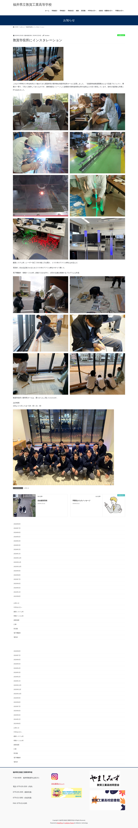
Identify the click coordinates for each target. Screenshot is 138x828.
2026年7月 (17, 528)
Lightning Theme (69, 823)
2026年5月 (17, 537)
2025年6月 (17, 583)
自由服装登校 (42, 500)
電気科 (16, 637)
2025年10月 (17, 566)
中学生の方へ (18, 607)
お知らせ (121, 35)
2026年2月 (17, 549)
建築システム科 (19, 611)
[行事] (24, 502)
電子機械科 (17, 633)
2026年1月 (17, 553)
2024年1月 (17, 592)
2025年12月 (17, 558)
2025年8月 (17, 575)
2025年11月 (17, 562)
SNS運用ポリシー (57, 784)
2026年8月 (17, 524)
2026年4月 (17, 541)
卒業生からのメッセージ (81, 500)
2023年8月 (17, 596)
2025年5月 (17, 588)
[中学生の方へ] (113, 505)
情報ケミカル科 (19, 616)
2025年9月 (17, 571)
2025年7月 (17, 579)
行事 (15, 624)
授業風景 (16, 620)
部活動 (16, 628)
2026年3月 (17, 545)
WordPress (60, 823)
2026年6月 (17, 532)
